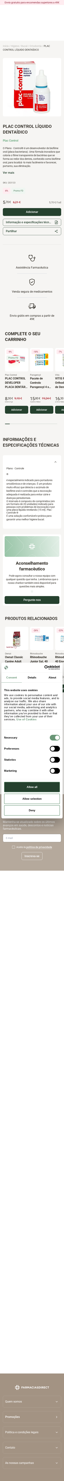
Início (6, 46)
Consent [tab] (11, 677)
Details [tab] (32, 677)
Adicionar (16, 409)
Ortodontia (36, 46)
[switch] (55, 749)
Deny (32, 810)
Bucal (24, 46)
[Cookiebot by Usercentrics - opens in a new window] (45, 667)
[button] (32, 1417)
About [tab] (52, 677)
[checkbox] (13, 847)
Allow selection (32, 798)
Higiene (15, 46)
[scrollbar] (31, 424)
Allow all (32, 786)
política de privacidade (39, 847)
